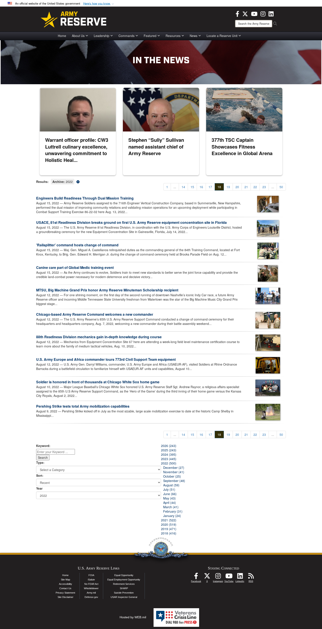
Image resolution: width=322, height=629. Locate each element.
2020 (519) (168, 524)
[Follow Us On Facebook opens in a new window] (196, 577)
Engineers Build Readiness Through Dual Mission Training (85, 198)
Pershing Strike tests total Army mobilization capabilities (82, 406)
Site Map (65, 579)
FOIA (91, 575)
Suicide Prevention (124, 592)
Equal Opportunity (123, 575)
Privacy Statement (65, 592)
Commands (126, 35)
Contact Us (65, 588)
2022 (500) (168, 463)
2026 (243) (168, 445)
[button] (99, 3)
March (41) (171, 507)
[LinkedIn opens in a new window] (271, 13)
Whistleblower (91, 588)
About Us (78, 35)
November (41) (173, 472)
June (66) (170, 494)
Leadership (101, 35)
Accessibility (65, 584)
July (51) (169, 489)
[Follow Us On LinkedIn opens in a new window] (239, 577)
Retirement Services (124, 584)
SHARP (124, 588)
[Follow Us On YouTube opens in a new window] (228, 577)
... (174, 187)
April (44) (169, 502)
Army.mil (91, 592)
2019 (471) (168, 529)
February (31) (172, 511)
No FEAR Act (91, 584)
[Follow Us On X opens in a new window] (207, 577)
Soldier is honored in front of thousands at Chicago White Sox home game (97, 381)
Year (39, 488)
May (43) (169, 498)
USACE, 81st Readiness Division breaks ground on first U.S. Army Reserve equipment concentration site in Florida (131, 222)
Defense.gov (91, 597)
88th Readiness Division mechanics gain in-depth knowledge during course (99, 336)
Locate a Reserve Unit (222, 35)
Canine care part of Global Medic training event (75, 267)
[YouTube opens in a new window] (254, 13)
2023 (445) (168, 459)
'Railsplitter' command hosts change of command (77, 244)
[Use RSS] (250, 577)
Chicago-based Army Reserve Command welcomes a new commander (94, 314)
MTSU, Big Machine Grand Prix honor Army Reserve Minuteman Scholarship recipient (107, 290)
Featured (150, 35)
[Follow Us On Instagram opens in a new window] (217, 577)
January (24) (172, 515)
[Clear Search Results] (161, 181)
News (193, 35)
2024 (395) (168, 454)
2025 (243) (168, 450)
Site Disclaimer (65, 597)
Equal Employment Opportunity (123, 579)
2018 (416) (168, 533)
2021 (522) (168, 520)
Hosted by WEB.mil (133, 617)
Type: (40, 462)
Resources (173, 35)
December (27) (173, 467)
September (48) (174, 480)
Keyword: (43, 445)
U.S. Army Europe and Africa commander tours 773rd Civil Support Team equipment (106, 359)
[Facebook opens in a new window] (237, 13)
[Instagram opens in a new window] (262, 13)
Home (62, 35)
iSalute (91, 579)
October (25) (172, 476)
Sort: (39, 475)
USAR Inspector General (124, 597)
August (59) (171, 485)
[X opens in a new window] (245, 13)
